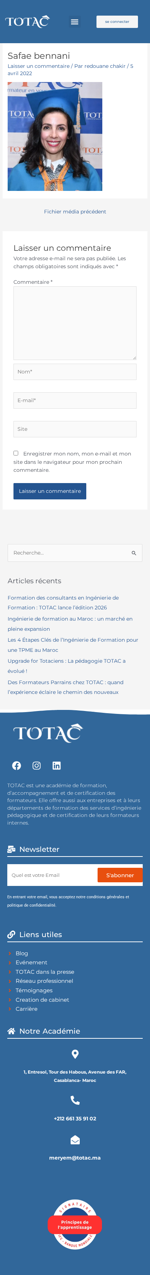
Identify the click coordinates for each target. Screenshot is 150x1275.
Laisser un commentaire (39, 66)
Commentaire (32, 282)
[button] (75, 22)
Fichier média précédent (75, 211)
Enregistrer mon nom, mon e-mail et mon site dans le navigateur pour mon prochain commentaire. (72, 462)
